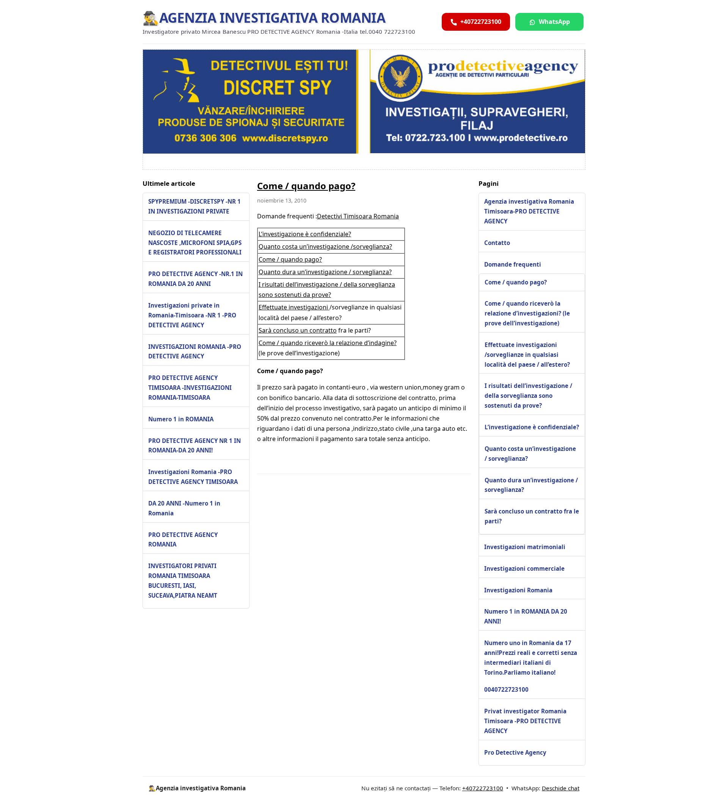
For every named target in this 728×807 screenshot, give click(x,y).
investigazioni (309, 307)
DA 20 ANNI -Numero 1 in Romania (184, 508)
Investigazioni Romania (518, 590)
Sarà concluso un (284, 330)
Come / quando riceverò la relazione (311, 343)
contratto (323, 330)
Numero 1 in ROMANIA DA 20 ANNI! (525, 616)
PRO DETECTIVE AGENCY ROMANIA (183, 539)
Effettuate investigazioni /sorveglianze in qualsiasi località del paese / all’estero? (527, 354)
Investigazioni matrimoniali (524, 547)
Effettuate (274, 307)
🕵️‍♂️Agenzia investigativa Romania (264, 18)
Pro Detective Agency (515, 752)
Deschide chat (560, 788)
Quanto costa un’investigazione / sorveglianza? (530, 453)
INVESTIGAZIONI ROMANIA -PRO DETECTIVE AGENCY (194, 351)
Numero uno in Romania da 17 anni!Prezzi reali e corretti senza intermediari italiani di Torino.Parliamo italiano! (530, 657)
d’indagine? (380, 343)
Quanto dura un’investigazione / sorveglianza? (325, 272)
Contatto (497, 242)
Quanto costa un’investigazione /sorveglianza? (325, 246)
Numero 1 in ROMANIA (180, 419)
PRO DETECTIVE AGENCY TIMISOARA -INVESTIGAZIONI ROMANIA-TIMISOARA (190, 387)
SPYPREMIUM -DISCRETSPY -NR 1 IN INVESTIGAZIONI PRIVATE (194, 206)
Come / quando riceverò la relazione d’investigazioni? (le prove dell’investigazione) (527, 313)
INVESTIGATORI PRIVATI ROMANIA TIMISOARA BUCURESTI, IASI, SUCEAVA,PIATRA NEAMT (182, 581)
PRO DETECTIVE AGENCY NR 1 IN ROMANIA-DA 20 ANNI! (194, 445)
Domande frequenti (512, 264)
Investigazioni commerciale (524, 568)
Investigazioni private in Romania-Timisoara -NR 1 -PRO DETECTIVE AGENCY (192, 315)
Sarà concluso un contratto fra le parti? (532, 516)
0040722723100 (506, 689)
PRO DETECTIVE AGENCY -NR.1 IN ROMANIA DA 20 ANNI (195, 279)
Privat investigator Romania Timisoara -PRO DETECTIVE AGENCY (525, 721)
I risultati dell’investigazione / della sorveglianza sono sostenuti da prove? (528, 395)
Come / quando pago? (306, 185)
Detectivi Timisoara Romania (358, 216)
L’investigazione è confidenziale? (305, 234)
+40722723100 (482, 788)
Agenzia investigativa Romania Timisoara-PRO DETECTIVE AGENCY (529, 211)
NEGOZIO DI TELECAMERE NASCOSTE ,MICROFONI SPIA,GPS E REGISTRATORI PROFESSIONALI (195, 242)
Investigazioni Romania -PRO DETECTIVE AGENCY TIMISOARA (193, 477)
